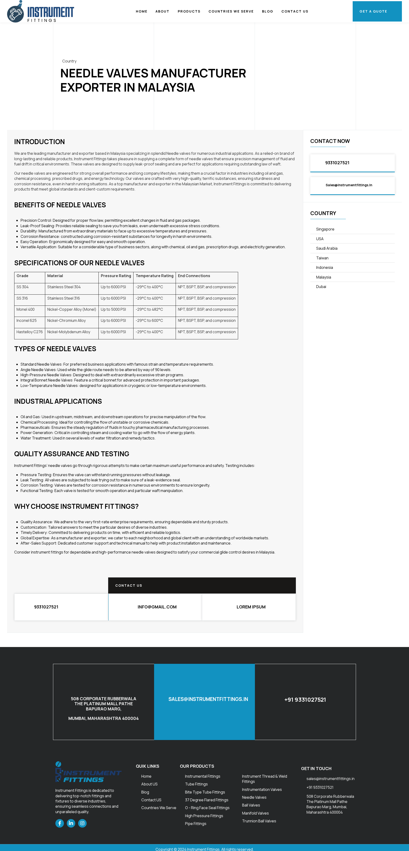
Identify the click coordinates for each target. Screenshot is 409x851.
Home (141, 11)
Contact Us (294, 11)
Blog (267, 11)
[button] (155, 607)
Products (189, 11)
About (162, 11)
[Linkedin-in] (71, 823)
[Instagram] (82, 823)
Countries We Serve (231, 11)
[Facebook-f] (59, 823)
